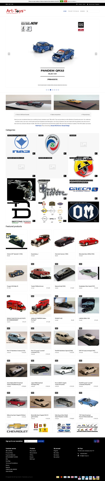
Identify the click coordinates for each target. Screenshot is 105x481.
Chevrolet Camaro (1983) (61, 254)
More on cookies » (72, 1)
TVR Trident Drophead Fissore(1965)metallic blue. (86, 415)
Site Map (8, 461)
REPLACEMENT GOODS (12, 457)
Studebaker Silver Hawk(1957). (87, 286)
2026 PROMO (9, 471)
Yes (62, 1)
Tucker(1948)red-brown (37, 286)
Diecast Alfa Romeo (56, 125)
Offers (31, 455)
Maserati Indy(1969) (60, 286)
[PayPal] (94, 478)
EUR (7, 4)
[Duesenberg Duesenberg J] (40, 241)
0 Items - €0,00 (81, 4)
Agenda (8, 467)
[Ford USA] (64, 428)
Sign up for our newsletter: (14, 441)
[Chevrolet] (17, 428)
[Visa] (65, 477)
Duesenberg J (34, 254)
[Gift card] (97, 477)
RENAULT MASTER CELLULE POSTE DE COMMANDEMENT (16, 319)
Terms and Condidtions (12, 463)
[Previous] (9, 54)
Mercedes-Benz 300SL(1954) (86, 254)
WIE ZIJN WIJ (9, 450)
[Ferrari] (40, 428)
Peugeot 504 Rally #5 (12, 286)
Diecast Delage (65, 125)
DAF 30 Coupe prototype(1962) (87, 350)
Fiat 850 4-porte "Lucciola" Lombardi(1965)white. (86, 383)
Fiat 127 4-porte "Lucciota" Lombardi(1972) (38, 351)
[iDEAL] (57, 477)
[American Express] (87, 477)
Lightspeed (30, 477)
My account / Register (94, 4)
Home (65, 11)
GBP (10, 4)
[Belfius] (83, 477)
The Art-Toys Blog (73, 11)
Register (56, 450)
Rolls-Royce (39, 125)
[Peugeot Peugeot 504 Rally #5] (16, 273)
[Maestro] (79, 477)
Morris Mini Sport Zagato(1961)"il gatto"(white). (39, 415)
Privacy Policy (9, 452)
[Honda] (87, 428)
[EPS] (79, 478)
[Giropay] (94, 477)
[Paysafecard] (86, 478)
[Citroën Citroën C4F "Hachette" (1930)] (16, 241)
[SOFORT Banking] (72, 477)
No (65, 1)
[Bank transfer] (90, 478)
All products (33, 450)
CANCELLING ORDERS (11, 469)
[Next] (96, 54)
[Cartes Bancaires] (83, 478)
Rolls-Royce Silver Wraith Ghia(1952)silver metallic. (61, 415)
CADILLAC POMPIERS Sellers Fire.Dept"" (38, 319)
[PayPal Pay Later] (97, 478)
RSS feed (32, 459)
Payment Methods (10, 455)
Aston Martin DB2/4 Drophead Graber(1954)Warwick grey (15, 383)
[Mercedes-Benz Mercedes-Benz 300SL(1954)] (88, 241)
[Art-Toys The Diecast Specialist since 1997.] (22, 11)
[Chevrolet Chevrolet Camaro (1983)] (64, 241)
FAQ (7, 459)
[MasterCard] (61, 477)
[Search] (87, 11)
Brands (82, 11)
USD (12, 4)
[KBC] (90, 477)
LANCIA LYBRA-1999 (84, 318)
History (7, 465)
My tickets (56, 455)
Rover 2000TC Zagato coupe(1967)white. (60, 383)
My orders (56, 452)
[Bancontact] (68, 477)
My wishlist (56, 457)
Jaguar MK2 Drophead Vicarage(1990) (37, 383)
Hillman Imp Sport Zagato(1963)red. (16, 415)
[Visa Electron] (76, 477)
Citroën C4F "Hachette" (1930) (15, 254)
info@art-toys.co (84, 455)
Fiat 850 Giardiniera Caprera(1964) (64, 350)
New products (33, 452)
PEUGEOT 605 (58, 318)
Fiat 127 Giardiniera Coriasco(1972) (16, 350)
